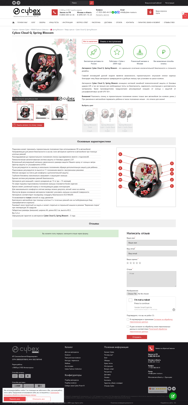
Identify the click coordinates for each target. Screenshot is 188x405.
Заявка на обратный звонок (165, 348)
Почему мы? (22, 22)
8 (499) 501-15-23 (84, 15)
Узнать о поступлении (110, 41)
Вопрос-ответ (82, 22)
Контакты (130, 22)
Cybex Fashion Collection (73, 369)
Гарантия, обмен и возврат (149, 22)
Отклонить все (39, 399)
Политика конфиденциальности (122, 403)
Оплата (119, 22)
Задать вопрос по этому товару (29, 125)
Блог (33, 22)
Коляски (68, 355)
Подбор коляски (70, 383)
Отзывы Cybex (169, 22)
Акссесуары (69, 366)
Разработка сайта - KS (168, 403)
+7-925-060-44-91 (104, 12)
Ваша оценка (132, 259)
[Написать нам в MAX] (118, 12)
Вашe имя (131, 237)
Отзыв (130, 269)
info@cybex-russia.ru (128, 12)
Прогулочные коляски (73, 358)
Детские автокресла (72, 352)
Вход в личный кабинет (153, 3)
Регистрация (169, 3)
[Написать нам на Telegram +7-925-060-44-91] (115, 12)
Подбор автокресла (72, 380)
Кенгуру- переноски (72, 360)
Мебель (67, 363)
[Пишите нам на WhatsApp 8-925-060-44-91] (113, 12)
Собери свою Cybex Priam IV (75, 386)
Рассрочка (96, 22)
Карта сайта (79, 403)
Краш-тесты (54, 22)
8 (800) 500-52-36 (67, 15)
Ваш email (131, 248)
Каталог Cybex (13, 22)
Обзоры (42, 22)
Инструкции (68, 22)
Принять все (15, 399)
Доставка (108, 22)
